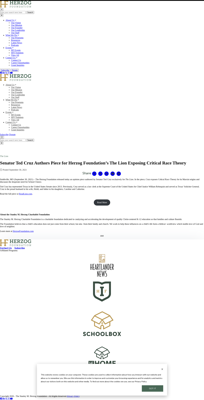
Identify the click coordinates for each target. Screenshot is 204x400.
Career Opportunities (20, 63)
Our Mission (16, 25)
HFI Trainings (17, 53)
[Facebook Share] (101, 173)
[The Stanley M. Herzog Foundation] (15, 7)
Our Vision (16, 23)
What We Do (12, 35)
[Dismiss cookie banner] (162, 369)
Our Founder (16, 28)
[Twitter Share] (95, 173)
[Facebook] (1, 73)
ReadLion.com (25, 194)
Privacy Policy (73, 396)
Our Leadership (18, 30)
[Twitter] (6, 73)
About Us (10, 20)
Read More (102, 202)
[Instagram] (9, 73)
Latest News (16, 43)
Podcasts (15, 45)
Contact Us (11, 58)
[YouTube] (11, 73)
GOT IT (152, 388)
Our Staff (15, 33)
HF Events (16, 50)
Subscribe (5, 70)
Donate (15, 70)
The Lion (4, 156)
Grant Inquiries (17, 65)
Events (9, 48)
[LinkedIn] (4, 73)
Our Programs (17, 38)
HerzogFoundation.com (23, 231)
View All (15, 55)
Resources (15, 40)
